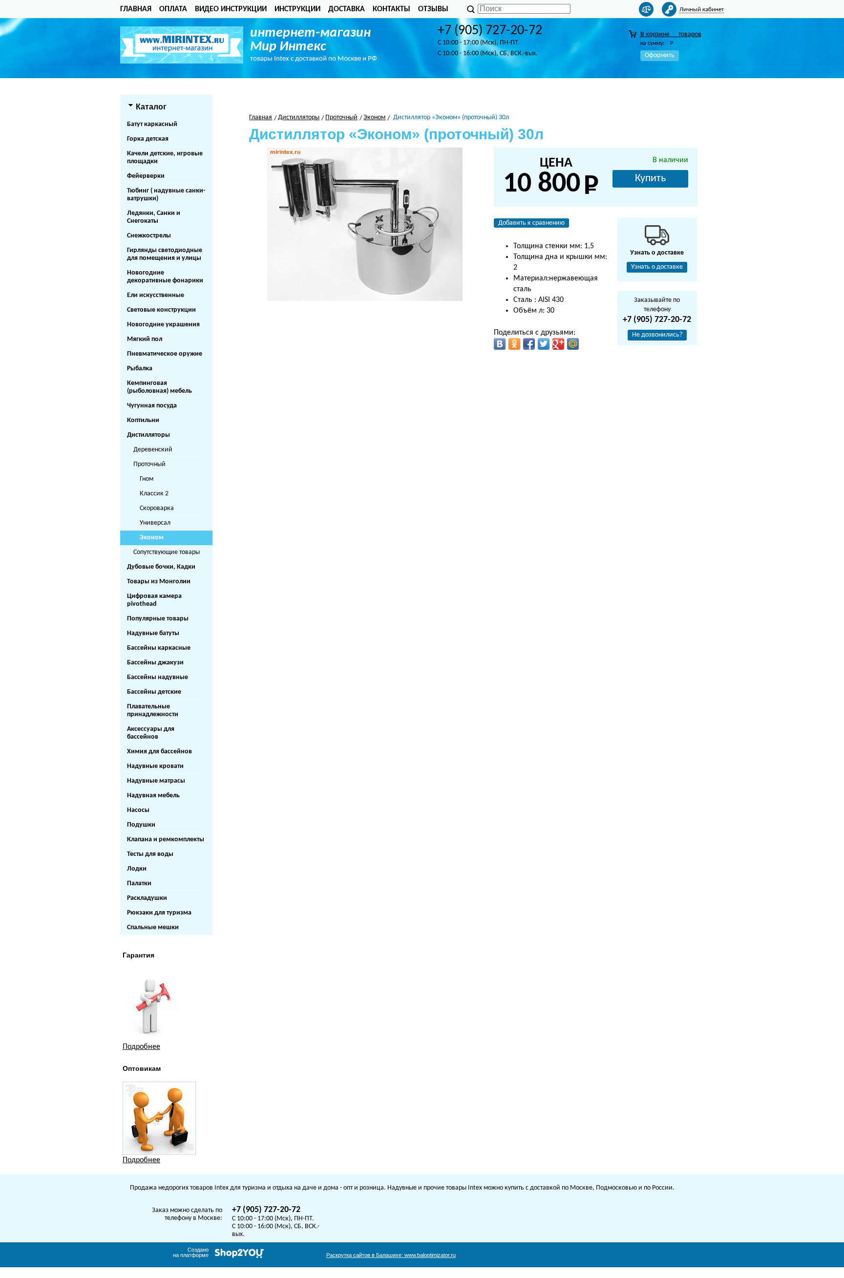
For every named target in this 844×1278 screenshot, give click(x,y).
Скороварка (157, 508)
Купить (650, 178)
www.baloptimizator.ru (391, 1255)
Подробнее (141, 1047)
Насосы (138, 810)
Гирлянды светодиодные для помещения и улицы (164, 254)
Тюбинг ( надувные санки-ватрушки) (166, 194)
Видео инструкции (231, 9)
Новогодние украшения (163, 324)
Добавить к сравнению (531, 223)
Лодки (137, 869)
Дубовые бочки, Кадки (161, 567)
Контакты (391, 9)
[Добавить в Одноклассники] (514, 344)
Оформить (660, 55)
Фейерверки (146, 176)
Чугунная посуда (152, 405)
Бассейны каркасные (158, 648)
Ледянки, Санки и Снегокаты (153, 217)
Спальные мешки (153, 927)
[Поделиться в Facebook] (529, 344)
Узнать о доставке (657, 267)
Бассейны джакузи (155, 662)
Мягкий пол (144, 339)
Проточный (149, 464)
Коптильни (143, 420)
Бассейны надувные (157, 677)
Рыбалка (139, 368)
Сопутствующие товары (166, 552)
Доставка (346, 9)
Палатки (139, 883)
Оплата (173, 9)
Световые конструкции (161, 310)
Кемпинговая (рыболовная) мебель (159, 387)
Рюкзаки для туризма (159, 912)
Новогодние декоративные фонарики (165, 276)
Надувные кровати (155, 766)
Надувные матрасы (156, 781)
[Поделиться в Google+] (558, 344)
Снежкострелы (149, 235)
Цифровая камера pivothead (154, 600)
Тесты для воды (150, 854)
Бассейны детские (154, 692)
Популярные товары (158, 618)
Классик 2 (154, 493)
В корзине (670, 34)
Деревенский (152, 449)
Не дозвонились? (657, 335)
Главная (135, 9)
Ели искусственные (155, 295)
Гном (146, 479)
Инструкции (297, 9)
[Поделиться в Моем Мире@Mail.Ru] (573, 344)
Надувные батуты (153, 633)
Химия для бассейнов (159, 751)
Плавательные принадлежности (152, 710)
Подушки (141, 825)
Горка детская (148, 139)
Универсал (155, 523)
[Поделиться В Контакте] (500, 344)
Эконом (152, 537)
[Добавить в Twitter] (543, 344)
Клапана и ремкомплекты (165, 839)
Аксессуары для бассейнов (150, 733)
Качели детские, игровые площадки (165, 157)
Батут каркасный (152, 124)
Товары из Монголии (158, 581)
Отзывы (433, 9)
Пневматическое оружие (164, 354)
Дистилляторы (148, 435)
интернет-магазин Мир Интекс (310, 40)
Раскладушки (147, 898)
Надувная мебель (153, 795)
